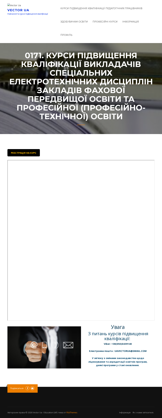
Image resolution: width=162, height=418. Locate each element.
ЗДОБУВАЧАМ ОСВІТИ (74, 21)
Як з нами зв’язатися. (143, 412)
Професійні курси (105, 21)
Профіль (66, 35)
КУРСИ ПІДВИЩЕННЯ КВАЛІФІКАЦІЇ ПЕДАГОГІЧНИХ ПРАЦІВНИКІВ (101, 8)
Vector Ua (18, 10)
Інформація (130, 21)
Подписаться (16, 388)
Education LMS (51, 412)
